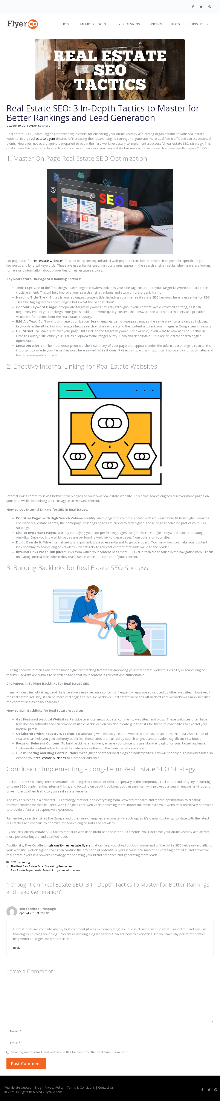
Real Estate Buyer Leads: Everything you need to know (45, 870)
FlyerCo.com (53, 1092)
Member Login (93, 24)
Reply (16, 948)
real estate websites (48, 260)
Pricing (155, 24)
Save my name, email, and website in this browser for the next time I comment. (69, 1052)
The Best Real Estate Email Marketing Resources (41, 866)
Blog (175, 24)
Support (196, 24)
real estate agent (42, 138)
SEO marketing (20, 862)
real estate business (51, 758)
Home (67, 24)
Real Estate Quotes (17, 1087)
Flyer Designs (127, 24)
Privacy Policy (53, 1087)
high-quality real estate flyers (68, 845)
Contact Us (106, 1087)
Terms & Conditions (81, 1087)
